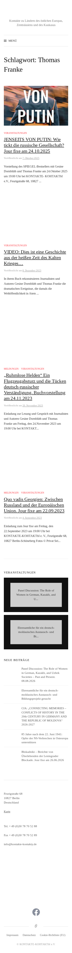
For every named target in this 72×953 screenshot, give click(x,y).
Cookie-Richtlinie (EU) (52, 935)
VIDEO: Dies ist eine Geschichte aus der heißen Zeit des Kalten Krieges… (35, 257)
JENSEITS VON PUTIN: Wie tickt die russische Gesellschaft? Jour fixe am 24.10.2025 (34, 145)
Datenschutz (29, 935)
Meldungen (11, 369)
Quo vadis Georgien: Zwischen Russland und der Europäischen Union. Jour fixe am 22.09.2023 (34, 505)
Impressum (12, 935)
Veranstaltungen (15, 133)
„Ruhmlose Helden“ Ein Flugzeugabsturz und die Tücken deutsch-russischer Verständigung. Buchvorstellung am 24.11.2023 (35, 386)
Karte (7, 811)
